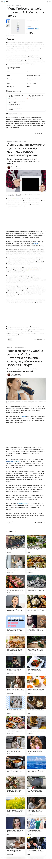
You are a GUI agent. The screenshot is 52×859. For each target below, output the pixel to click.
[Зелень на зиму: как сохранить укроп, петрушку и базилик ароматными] (36, 544)
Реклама (10, 858)
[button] (26, 181)
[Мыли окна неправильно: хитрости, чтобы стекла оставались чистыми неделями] (15, 564)
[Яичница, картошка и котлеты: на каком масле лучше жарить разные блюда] (15, 765)
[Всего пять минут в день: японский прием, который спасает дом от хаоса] (15, 745)
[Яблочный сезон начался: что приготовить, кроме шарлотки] (15, 645)
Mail (2, 858)
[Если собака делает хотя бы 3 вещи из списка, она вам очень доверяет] (36, 806)
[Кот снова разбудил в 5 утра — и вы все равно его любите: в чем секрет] (15, 705)
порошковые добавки (12, 461)
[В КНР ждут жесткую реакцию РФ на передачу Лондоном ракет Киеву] (36, 785)
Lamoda (36, 28)
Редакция (19, 858)
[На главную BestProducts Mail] (6, 1)
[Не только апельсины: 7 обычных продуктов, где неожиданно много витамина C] (36, 685)
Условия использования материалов (28, 858)
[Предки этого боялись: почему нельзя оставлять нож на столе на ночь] (36, 645)
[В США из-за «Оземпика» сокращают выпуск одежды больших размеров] (36, 826)
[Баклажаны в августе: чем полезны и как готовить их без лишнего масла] (36, 665)
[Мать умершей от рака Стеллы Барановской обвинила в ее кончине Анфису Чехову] (15, 826)
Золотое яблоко (30, 28)
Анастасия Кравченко (16, 166)
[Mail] (4, 1)
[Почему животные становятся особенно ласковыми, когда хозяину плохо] (15, 665)
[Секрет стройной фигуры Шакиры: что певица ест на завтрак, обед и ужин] (36, 745)
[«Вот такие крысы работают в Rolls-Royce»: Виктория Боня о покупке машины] (15, 604)
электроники (15, 198)
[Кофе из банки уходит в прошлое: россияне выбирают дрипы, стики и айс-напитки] (15, 685)
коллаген (23, 416)
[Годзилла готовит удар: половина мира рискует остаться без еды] (36, 765)
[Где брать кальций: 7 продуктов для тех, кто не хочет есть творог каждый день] (36, 604)
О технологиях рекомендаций (41, 858)
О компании (6, 858)
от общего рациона (22, 503)
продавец (35, 243)
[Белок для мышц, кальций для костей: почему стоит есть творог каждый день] (36, 705)
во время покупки (32, 270)
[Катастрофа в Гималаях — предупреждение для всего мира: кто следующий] (36, 584)
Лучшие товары (19, 5)
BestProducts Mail (22, 141)
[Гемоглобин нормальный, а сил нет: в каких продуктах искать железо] (15, 584)
